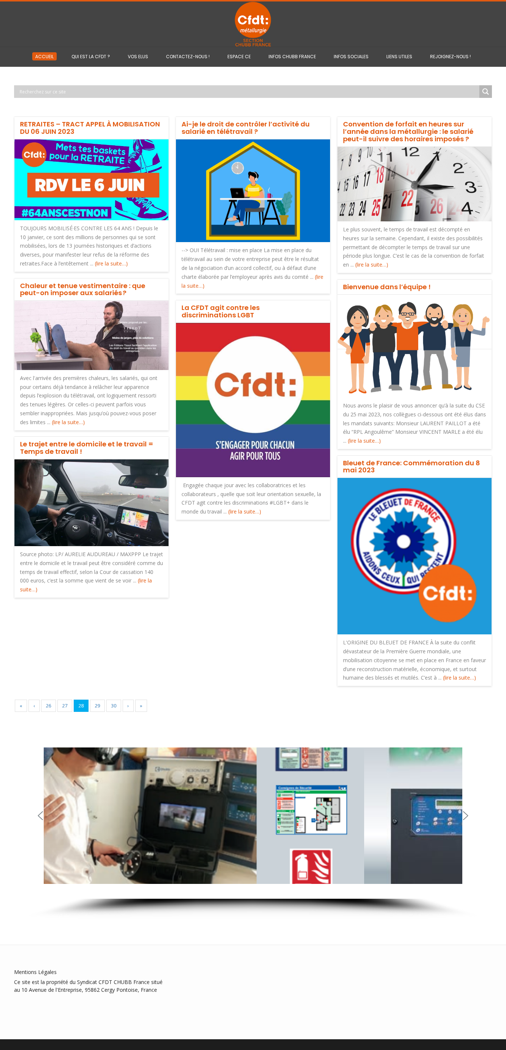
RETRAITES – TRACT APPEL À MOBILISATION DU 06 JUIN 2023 (90, 127)
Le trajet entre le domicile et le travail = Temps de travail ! (86, 447)
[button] (40, 816)
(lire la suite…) (111, 263)
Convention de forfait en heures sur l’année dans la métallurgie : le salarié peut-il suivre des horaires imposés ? (408, 131)
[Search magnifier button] (485, 91)
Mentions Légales (35, 971)
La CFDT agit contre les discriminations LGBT (221, 311)
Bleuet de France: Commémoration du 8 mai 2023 (411, 466)
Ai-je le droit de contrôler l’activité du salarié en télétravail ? (246, 127)
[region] (253, 826)
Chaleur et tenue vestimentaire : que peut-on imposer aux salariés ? (82, 289)
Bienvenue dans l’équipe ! (387, 286)
